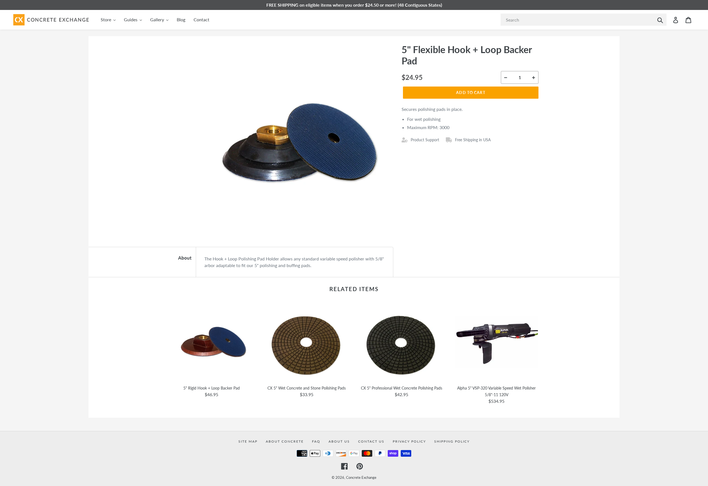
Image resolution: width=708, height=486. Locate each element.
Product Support (425, 139)
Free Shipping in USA (473, 139)
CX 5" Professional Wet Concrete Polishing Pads (401, 388)
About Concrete (285, 441)
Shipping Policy (452, 441)
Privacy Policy (409, 441)
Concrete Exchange (361, 477)
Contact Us (371, 441)
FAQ (316, 441)
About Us (339, 441)
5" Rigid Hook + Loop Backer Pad (211, 388)
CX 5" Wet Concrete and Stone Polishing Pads (306, 388)
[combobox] (584, 20)
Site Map (247, 441)
